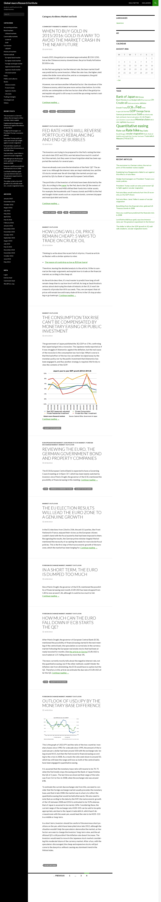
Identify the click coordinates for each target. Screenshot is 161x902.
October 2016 (8, 205)
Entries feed (8, 278)
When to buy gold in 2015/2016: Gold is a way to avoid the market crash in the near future (71, 37)
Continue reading (50, 102)
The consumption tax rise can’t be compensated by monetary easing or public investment (72, 324)
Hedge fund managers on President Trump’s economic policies (13, 133)
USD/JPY (8, 49)
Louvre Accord (130, 119)
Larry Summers (121, 119)
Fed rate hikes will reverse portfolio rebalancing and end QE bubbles (72, 135)
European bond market (52, 443)
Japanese (120, 23)
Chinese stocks (10, 85)
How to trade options (133, 117)
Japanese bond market (12, 67)
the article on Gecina (78, 651)
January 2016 (8, 226)
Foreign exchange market (53, 565)
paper (64, 185)
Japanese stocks (10, 91)
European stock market (74, 443)
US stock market (66, 126)
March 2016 (8, 220)
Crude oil (121, 102)
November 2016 (9, 202)
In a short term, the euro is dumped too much (70, 572)
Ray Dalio (144, 131)
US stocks (8, 94)
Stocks (6, 82)
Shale (146, 134)
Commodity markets (51, 27)
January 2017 (8, 199)
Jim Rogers (146, 117)
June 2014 (7, 259)
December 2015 (9, 229)
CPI (152, 100)
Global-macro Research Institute (20, 3)
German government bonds (61, 489)
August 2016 (8, 208)
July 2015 (7, 244)
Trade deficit (149, 136)
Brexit (129, 100)
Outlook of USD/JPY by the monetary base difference (71, 703)
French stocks (10, 88)
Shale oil (150, 134)
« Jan (119, 80)
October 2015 (8, 235)
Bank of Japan (49, 212)
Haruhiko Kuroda (147, 114)
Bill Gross (140, 97)
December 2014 (9, 250)
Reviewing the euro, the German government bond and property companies (72, 454)
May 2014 (7, 262)
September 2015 (9, 238)
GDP (133, 111)
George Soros (143, 111)
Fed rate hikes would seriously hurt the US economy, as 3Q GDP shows (14, 148)
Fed (45, 111)
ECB (60, 212)
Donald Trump (121, 108)
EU (134, 108)
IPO (141, 117)
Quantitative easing (66, 111)
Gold (53, 111)
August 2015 (8, 241)
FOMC (144, 108)
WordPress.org (9, 284)
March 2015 (8, 247)
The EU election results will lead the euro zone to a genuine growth (72, 512)
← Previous (59, 876)
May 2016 (7, 214)
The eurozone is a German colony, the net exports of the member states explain (134, 166)
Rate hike (132, 130)
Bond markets (8, 30)
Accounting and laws (10, 27)
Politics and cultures (10, 79)
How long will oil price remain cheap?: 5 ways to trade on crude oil (69, 236)
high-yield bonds (121, 117)
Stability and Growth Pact (124, 136)
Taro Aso (134, 136)
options (123, 122)
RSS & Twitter (134, 3)
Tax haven (141, 136)
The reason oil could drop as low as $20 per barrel (66, 262)
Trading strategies (10, 97)
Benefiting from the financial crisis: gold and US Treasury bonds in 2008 (134, 207)
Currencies (7, 45)
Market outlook (69, 27)
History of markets (10, 52)
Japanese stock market (12, 70)
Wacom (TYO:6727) (124, 138)
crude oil (8, 39)
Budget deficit (137, 100)
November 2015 (9, 232)
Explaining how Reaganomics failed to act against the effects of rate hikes (14, 125)
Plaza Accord (130, 122)
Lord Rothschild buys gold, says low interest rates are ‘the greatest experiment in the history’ (135, 220)
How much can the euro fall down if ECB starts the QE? (69, 622)
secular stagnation (135, 133)
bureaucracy (146, 100)
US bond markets (10, 33)
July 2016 (7, 211)
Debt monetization (133, 103)
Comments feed (9, 281)
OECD (152, 119)
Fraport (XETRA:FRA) (122, 111)
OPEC (118, 122)
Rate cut (120, 130)
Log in (6, 275)
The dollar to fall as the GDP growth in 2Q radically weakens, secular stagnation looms (134, 227)
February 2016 (9, 223)
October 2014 (8, 256)
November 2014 (9, 253)
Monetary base (50, 865)
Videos (6, 103)
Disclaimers (146, 3)
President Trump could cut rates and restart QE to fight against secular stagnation (135, 187)
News (6, 76)
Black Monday (121, 100)
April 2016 (7, 217)
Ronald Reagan (121, 134)
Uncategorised (9, 100)
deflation (143, 103)
